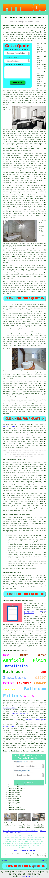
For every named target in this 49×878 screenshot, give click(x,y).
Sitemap (5, 860)
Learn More (27, 876)
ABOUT (31, 13)
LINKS (27, 13)
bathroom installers (20, 713)
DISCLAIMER (43, 13)
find (9, 575)
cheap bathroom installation (25, 637)
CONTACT (37, 13)
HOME (23, 13)
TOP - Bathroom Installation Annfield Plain (20, 831)
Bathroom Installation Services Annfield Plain (23, 751)
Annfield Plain (9, 426)
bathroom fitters (29, 464)
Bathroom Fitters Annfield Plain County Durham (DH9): (24, 25)
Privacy (44, 860)
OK (37, 876)
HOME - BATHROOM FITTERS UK (24, 851)
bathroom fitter (9, 745)
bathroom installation (35, 719)
